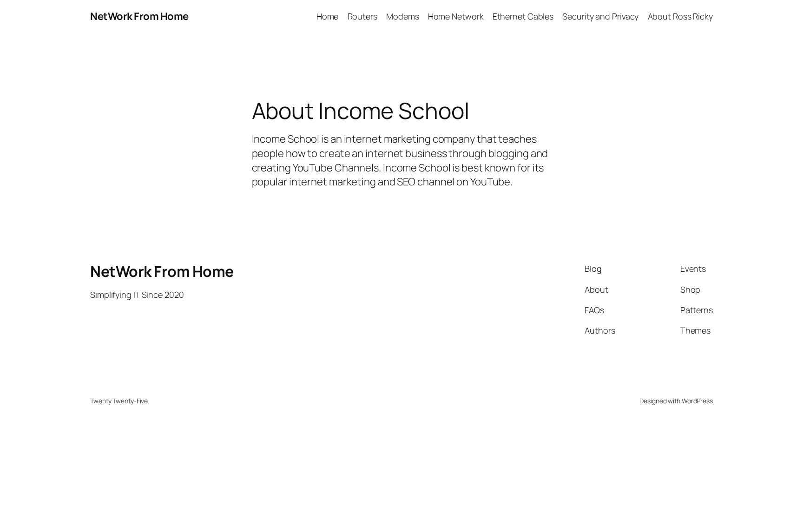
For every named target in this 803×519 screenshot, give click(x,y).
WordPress (697, 400)
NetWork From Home (139, 16)
